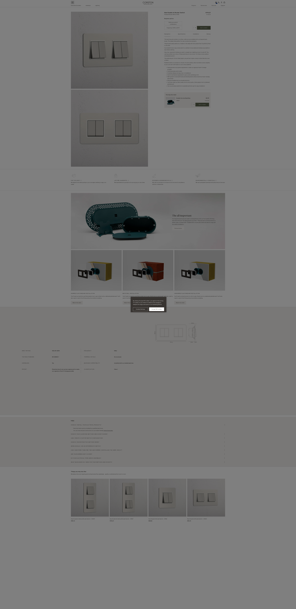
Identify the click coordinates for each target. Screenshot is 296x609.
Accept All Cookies (157, 309)
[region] (148, 304)
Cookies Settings (140, 309)
